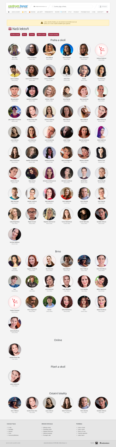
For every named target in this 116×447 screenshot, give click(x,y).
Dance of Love (81, 431)
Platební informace (48, 431)
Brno (24, 34)
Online (32, 34)
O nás (9, 427)
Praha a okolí (15, 34)
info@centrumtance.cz (41, 6)
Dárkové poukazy (47, 433)
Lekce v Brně (81, 429)
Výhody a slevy (47, 427)
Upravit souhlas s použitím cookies (13, 443)
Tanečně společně (82, 433)
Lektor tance (81, 435)
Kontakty (10, 429)
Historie (10, 431)
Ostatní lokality (53, 34)
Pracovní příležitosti (13, 435)
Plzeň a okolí (41, 34)
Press (9, 433)
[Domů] (9, 11)
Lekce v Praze (81, 427)
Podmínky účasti (47, 429)
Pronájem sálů (47, 435)
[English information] (106, 11)
